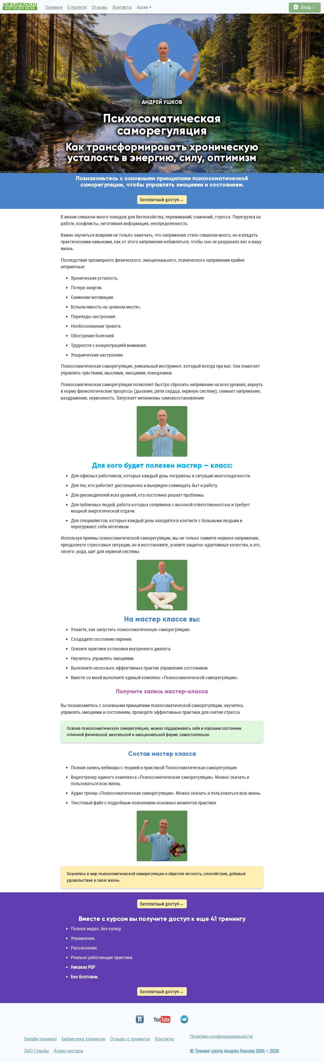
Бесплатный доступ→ (162, 200)
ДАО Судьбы (36, 1051)
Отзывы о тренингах (130, 1039)
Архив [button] (142, 7)
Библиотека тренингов (83, 1039)
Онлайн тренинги (40, 1039)
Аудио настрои (68, 1051)
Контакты (122, 7)
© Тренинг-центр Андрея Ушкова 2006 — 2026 (234, 1051)
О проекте (77, 7)
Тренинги (54, 7)
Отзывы (100, 7)
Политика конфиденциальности (221, 1036)
